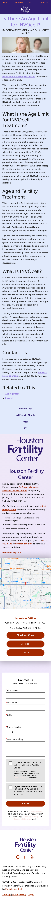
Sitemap (6, 894)
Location (18, 3)
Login (31, 894)
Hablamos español (11, 552)
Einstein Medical (13, 889)
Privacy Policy (19, 777)
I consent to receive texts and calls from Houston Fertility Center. (27, 769)
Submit (25, 804)
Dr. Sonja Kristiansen (29, 487)
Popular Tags (25, 409)
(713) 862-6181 (36, 811)
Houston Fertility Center (14, 491)
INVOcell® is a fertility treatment (18, 76)
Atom (25, 422)
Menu (5, 3)
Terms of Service (22, 819)
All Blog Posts (12, 394)
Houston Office (25, 618)
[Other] (18, 857)
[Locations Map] (25, 583)
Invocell (9, 398)
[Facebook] (25, 857)
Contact (44, 3)
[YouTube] (32, 857)
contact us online (23, 544)
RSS (25, 428)
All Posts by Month (25, 415)
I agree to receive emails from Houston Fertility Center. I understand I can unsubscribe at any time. (28, 790)
